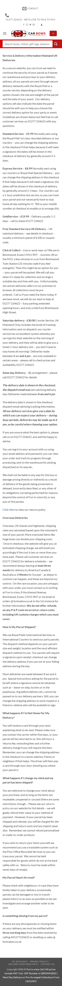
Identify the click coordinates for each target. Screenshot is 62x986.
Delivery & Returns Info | (23, 964)
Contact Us (47, 964)
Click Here (9, 509)
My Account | (20, 961)
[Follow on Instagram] (27, 25)
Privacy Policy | (39, 961)
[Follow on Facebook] (24, 25)
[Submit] (56, 43)
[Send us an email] (34, 25)
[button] (41, 25)
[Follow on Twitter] (30, 25)
